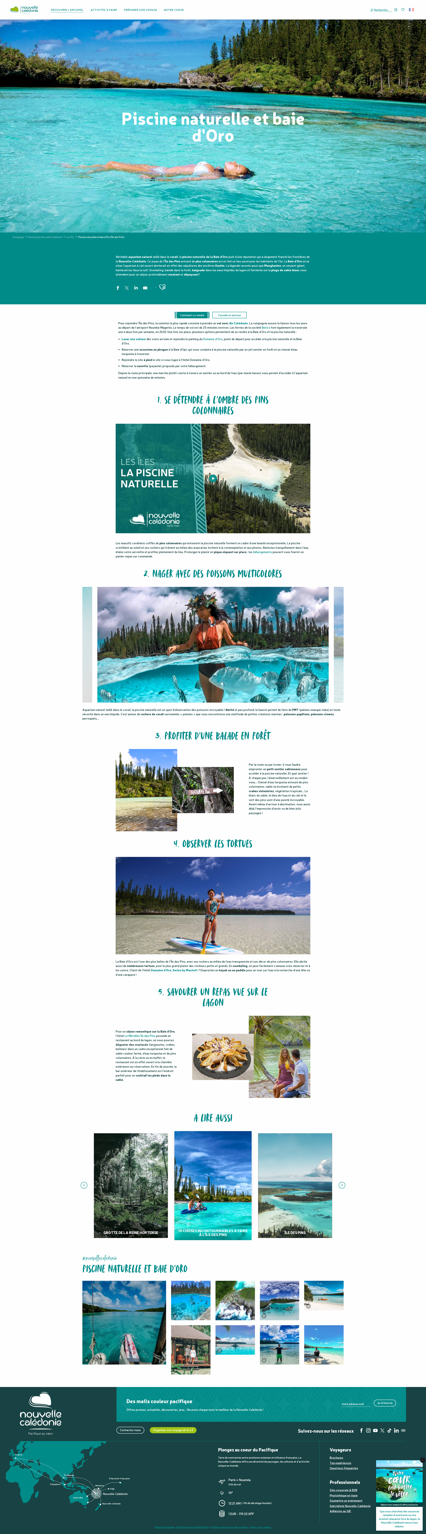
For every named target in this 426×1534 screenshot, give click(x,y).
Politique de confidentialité (193, 1527)
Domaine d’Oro (212, 339)
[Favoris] (403, 10)
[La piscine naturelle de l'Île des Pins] (213, 478)
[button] (382, 9)
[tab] (192, 315)
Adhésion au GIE (340, 1511)
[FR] (411, 9)
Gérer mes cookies (260, 1527)
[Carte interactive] (396, 9)
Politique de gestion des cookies (229, 1527)
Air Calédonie (238, 323)
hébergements (262, 552)
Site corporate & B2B (343, 1490)
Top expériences (340, 1463)
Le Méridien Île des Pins (140, 1036)
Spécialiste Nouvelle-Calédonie (350, 1506)
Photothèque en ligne (344, 1495)
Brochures (336, 1457)
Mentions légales (165, 1527)
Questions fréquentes (344, 1468)
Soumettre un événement (346, 1500)
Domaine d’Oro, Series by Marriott (174, 970)
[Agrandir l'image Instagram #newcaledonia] (124, 1323)
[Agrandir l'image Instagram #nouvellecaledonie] (235, 1300)
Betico (266, 327)
